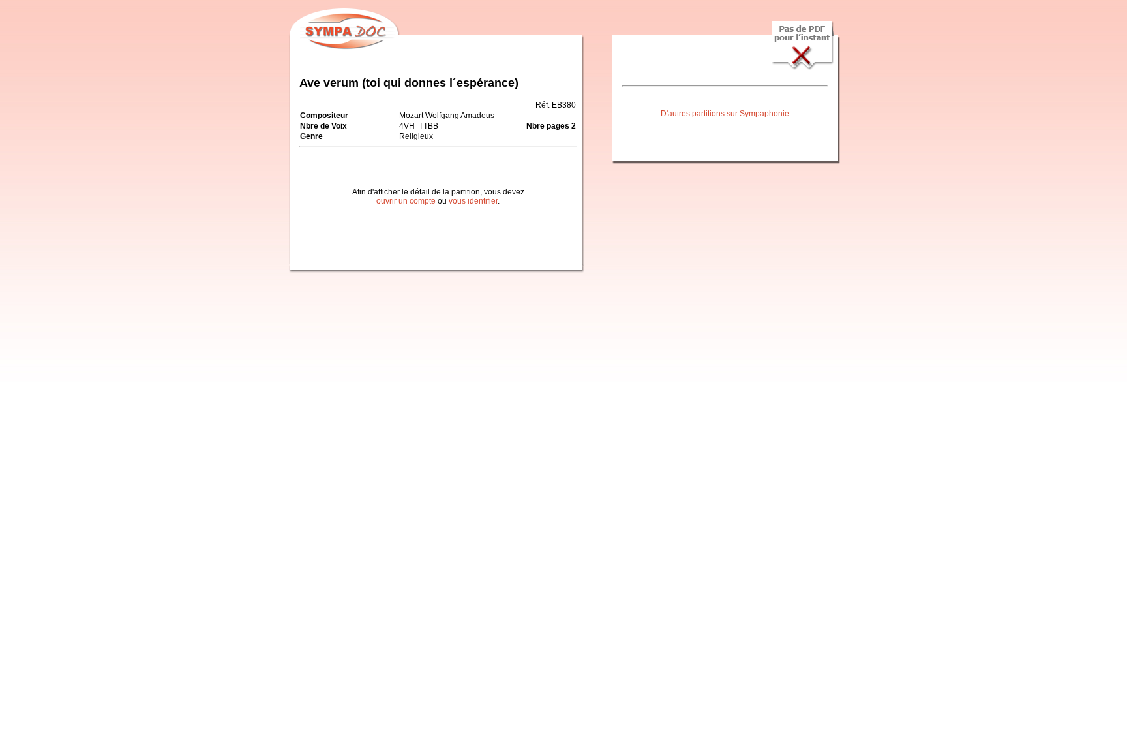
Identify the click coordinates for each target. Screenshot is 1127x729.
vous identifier (473, 201)
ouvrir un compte (406, 201)
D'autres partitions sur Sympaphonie (725, 113)
